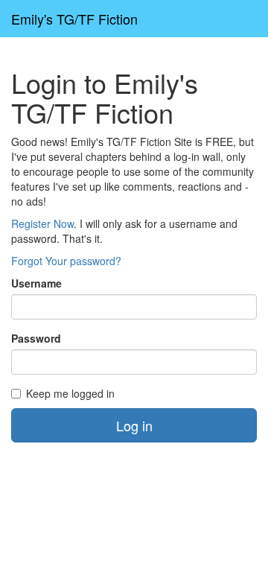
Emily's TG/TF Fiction (74, 18)
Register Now (42, 223)
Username (36, 283)
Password (36, 338)
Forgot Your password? (66, 260)
